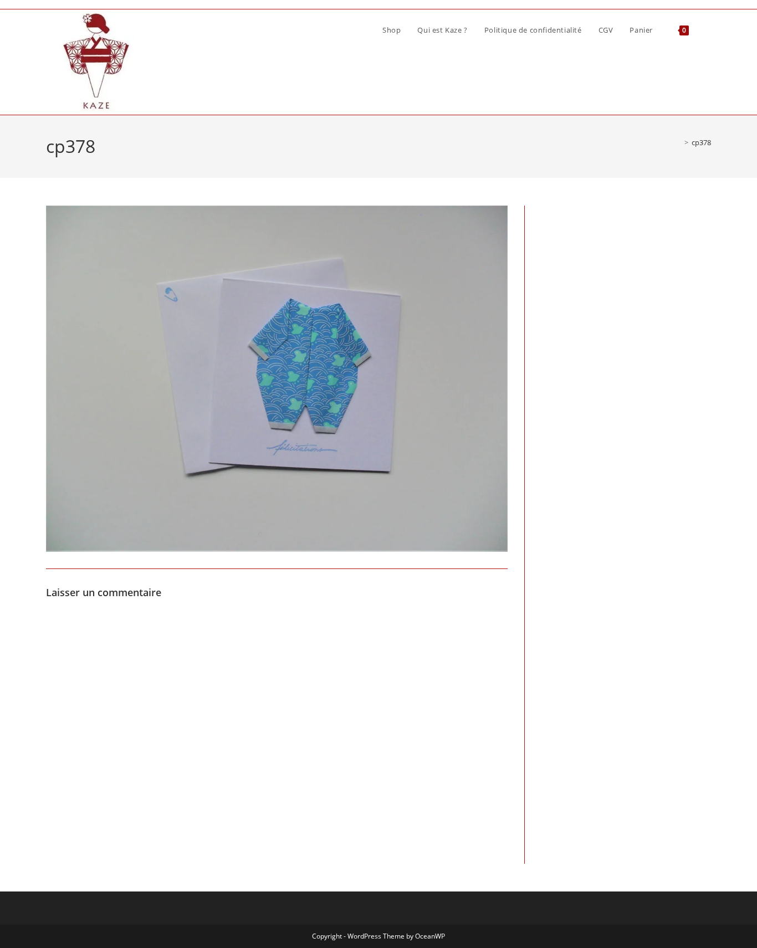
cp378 (701, 142)
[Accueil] (678, 142)
